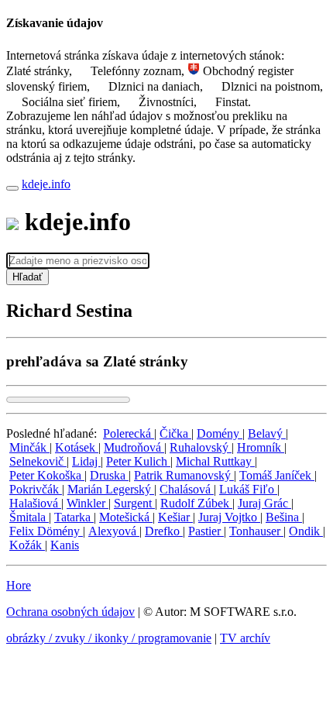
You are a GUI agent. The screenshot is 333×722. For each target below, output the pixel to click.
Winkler (87, 503)
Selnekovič (38, 461)
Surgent (134, 503)
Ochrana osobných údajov (70, 611)
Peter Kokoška (46, 475)
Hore (18, 585)
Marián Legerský (110, 489)
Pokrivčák (35, 489)
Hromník (260, 447)
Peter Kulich (138, 461)
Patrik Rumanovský (184, 475)
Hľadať (27, 277)
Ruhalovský (201, 447)
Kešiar (175, 517)
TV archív (245, 638)
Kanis (64, 545)
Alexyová (113, 531)
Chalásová (187, 489)
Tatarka (74, 517)
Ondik (306, 531)
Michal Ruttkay (215, 461)
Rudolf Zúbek (196, 503)
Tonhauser (256, 531)
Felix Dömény (46, 531)
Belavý (267, 433)
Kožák (27, 545)
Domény (219, 433)
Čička (175, 433)
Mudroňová (134, 447)
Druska (109, 475)
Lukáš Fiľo (248, 489)
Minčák (29, 447)
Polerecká (128, 433)
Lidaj (86, 461)
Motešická (126, 517)
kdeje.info (46, 184)
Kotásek (76, 447)
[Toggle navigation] (12, 188)
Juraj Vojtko (229, 517)
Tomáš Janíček (276, 475)
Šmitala (29, 517)
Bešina (284, 517)
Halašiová (35, 503)
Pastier (206, 531)
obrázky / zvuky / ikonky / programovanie (108, 638)
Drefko (164, 531)
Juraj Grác (264, 503)
